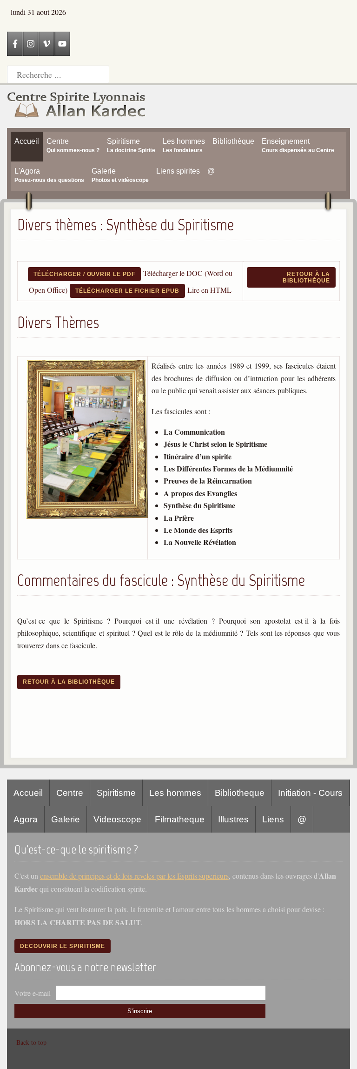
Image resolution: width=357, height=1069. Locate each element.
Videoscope (117, 819)
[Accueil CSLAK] (76, 106)
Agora (25, 819)
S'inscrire (139, 1011)
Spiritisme (116, 793)
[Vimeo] (46, 44)
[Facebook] (15, 44)
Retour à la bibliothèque (306, 277)
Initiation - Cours (310, 793)
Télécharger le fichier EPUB (127, 291)
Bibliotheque (239, 793)
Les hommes (175, 793)
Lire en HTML (209, 290)
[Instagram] (31, 44)
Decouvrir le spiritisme (62, 946)
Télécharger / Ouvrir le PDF (84, 274)
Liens (273, 819)
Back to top (31, 1042)
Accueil (28, 793)
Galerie (65, 819)
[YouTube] (62, 44)
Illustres (233, 819)
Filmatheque (180, 819)
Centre (69, 793)
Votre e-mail (32, 993)
